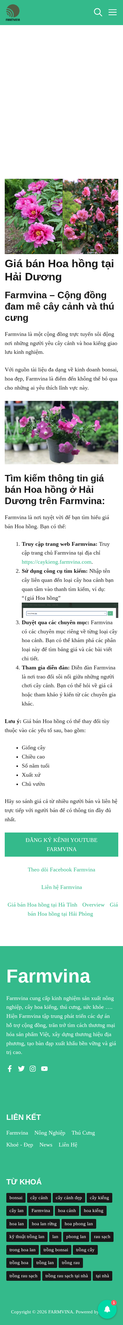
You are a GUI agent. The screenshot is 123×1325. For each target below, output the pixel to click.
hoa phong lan (79, 1223)
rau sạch (102, 1236)
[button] (98, 12)
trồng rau (71, 1262)
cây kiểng (99, 1197)
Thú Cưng (83, 1133)
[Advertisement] (61, 89)
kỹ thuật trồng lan (26, 1236)
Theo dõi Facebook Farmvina (61, 869)
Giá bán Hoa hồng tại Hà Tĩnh (42, 905)
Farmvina (17, 1133)
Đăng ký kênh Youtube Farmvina (61, 844)
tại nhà (102, 1275)
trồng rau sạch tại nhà (66, 1275)
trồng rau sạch (23, 1275)
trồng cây (85, 1249)
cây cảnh (39, 1197)
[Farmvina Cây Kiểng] (12, 12)
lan (55, 1236)
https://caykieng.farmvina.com (56, 562)
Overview (93, 905)
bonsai (15, 1197)
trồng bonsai (56, 1249)
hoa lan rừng (44, 1223)
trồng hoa (18, 1262)
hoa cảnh (67, 1210)
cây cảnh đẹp (69, 1197)
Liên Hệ (68, 1144)
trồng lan (45, 1262)
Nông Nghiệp (49, 1133)
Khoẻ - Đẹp (19, 1144)
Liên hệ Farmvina (61, 887)
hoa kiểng (93, 1210)
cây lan (16, 1210)
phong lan (76, 1236)
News (45, 1144)
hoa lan (16, 1223)
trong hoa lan (22, 1249)
